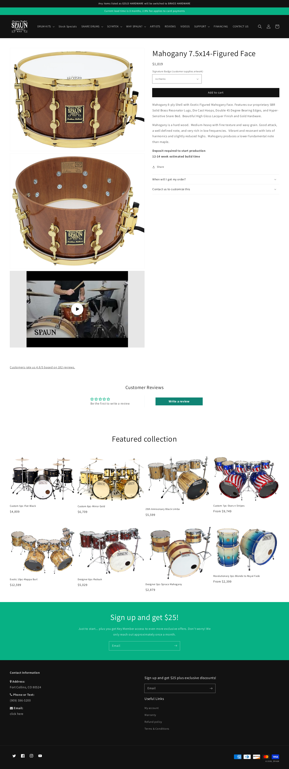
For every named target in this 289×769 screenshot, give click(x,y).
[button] (260, 26)
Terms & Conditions (156, 728)
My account (151, 708)
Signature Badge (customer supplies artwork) (177, 71)
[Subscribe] (175, 645)
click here (16, 714)
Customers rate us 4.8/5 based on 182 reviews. (42, 367)
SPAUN (276, 761)
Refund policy (153, 722)
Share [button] (160, 167)
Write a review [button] (179, 401)
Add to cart (216, 92)
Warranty (150, 715)
